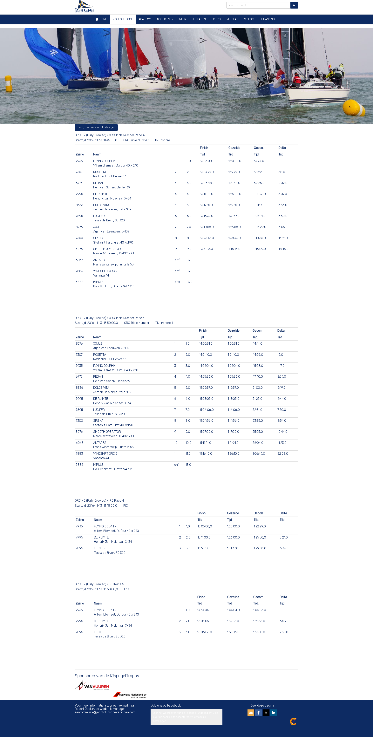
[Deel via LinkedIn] (273, 713)
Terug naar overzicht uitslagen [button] (96, 127)
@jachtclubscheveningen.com (105, 712)
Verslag (232, 19)
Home (103, 19)
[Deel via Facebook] (258, 713)
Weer (182, 19)
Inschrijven (165, 19)
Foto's (216, 19)
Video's (249, 19)
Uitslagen (199, 19)
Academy (145, 19)
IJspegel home (123, 19)
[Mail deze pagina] (251, 713)
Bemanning (267, 19)
